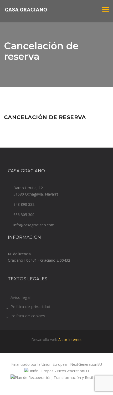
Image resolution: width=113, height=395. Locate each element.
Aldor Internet (70, 339)
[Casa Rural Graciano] (30, 9)
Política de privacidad (30, 306)
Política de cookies (28, 315)
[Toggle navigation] (105, 9)
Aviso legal (20, 297)
